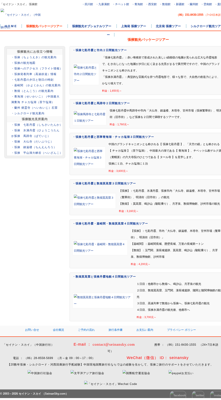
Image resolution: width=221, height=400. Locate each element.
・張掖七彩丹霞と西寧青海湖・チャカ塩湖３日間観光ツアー (113, 136)
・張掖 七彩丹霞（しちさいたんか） (37, 124)
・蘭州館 (192, 4)
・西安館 (151, 4)
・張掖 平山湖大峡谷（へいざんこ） (37, 152)
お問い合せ (32, 329)
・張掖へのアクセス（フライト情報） (37, 68)
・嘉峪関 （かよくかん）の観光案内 (36, 85)
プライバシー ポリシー (181, 329)
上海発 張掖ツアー (133, 26)
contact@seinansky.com (114, 344)
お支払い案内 (144, 329)
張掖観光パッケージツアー (44, 26)
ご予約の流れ (86, 329)
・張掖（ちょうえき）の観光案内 (34, 57)
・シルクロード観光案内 (27, 113)
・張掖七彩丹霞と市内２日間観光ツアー (100, 50)
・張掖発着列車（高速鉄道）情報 (34, 74)
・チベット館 (120, 4)
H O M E (10, 26)
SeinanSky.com (55, 393)
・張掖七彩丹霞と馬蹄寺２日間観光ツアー (101, 103)
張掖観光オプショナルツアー (91, 26)
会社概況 (58, 329)
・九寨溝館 (103, 4)
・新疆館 (178, 4)
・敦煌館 (164, 4)
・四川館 (87, 4)
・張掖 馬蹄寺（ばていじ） (31, 136)
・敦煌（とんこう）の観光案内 (32, 91)
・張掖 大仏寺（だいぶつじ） (32, 141)
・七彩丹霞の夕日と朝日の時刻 (32, 79)
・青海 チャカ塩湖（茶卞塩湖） (33, 102)
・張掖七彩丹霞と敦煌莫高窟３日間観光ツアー (104, 183)
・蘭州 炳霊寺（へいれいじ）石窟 (34, 107)
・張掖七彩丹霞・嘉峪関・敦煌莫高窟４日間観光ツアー (110, 223)
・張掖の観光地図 (23, 62)
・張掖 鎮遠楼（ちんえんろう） (34, 147)
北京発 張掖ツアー (168, 26)
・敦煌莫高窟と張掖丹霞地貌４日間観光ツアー (104, 276)
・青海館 (137, 4)
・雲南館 (206, 4)
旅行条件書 (116, 329)
